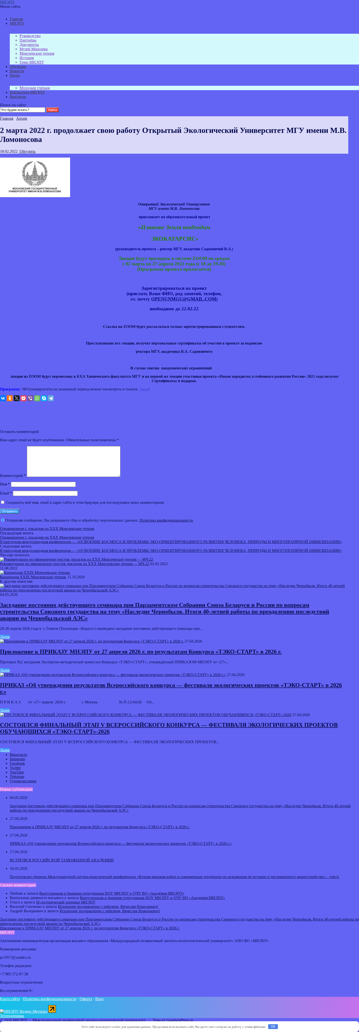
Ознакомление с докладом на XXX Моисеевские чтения (47, 529)
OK (273, 1026)
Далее (5, 637)
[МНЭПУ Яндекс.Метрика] (23, 1011)
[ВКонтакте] (3, 398)
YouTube (17, 772)
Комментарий (13, 475)
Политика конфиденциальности (166, 520)
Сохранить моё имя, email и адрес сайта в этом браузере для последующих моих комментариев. (85, 502)
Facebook (17, 763)
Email (6, 493)
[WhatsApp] (37, 398)
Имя (5, 484)
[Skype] (44, 398)
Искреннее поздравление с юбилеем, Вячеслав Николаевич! (108, 906)
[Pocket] (23, 398)
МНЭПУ (7, 2)
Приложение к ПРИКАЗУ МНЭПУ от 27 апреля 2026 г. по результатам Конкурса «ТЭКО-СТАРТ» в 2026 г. (141, 651)
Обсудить (27, 151)
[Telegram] (51, 398)
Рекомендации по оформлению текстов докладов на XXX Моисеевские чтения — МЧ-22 (74, 564)
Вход (99, 999)
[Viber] (30, 398)
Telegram (17, 776)
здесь (144, 389)
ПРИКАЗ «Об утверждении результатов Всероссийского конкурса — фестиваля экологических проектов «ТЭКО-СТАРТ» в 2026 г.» (121, 843)
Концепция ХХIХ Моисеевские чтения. (33, 577)
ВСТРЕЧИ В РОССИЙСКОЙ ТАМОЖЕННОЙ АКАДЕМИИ (62, 860)
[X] (17, 398)
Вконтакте (18, 754)
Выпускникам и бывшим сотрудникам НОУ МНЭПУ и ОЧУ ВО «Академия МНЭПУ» (111, 893)
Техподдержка (12, 1016)
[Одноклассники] (10, 398)
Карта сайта (10, 999)
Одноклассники (23, 781)
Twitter (15, 768)
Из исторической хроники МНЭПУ (65, 902)
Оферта (86, 999)
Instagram (17, 759)
